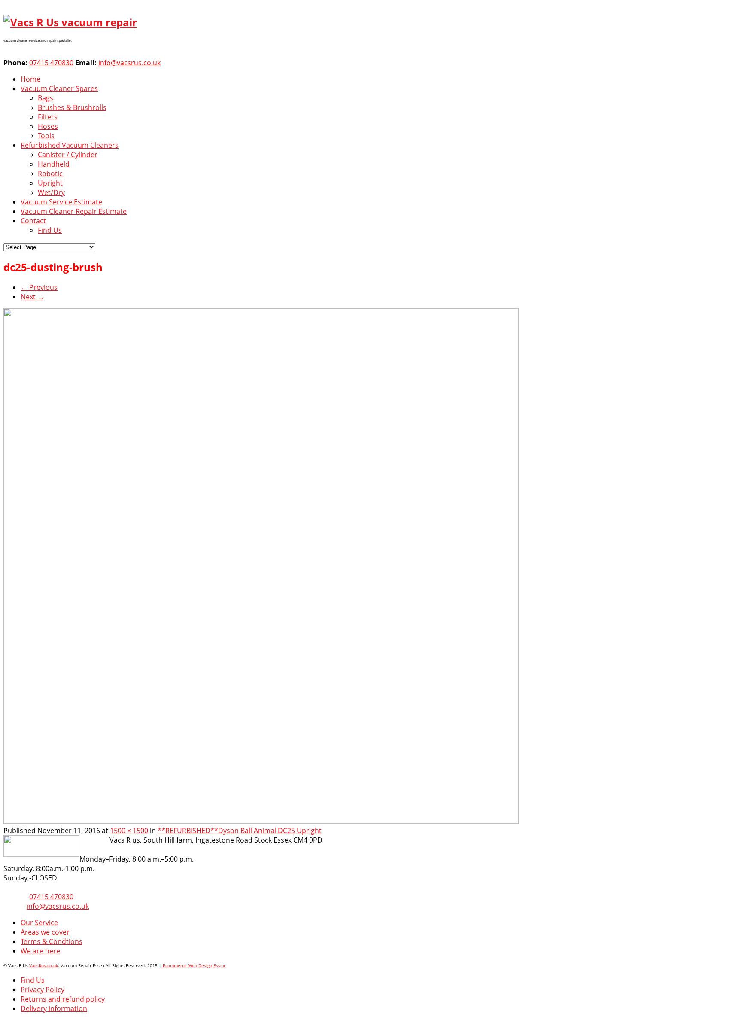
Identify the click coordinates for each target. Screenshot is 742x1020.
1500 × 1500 (129, 830)
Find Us (50, 230)
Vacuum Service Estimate (61, 202)
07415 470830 (51, 62)
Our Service (39, 922)
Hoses (48, 126)
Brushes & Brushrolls (72, 107)
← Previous (39, 287)
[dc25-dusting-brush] (261, 821)
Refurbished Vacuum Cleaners (70, 145)
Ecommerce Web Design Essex (194, 965)
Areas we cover (45, 932)
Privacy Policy (42, 989)
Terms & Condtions (51, 941)
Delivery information (54, 1008)
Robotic (50, 173)
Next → (32, 296)
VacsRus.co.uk (43, 965)
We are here (40, 951)
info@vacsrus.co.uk (129, 62)
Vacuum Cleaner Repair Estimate (74, 211)
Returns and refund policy (63, 999)
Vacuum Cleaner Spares (59, 88)
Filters (48, 117)
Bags (45, 98)
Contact (33, 220)
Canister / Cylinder (67, 154)
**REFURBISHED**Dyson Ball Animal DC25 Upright (240, 830)
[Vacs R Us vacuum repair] (70, 22)
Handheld (54, 164)
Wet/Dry (51, 192)
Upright (50, 183)
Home (30, 79)
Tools (46, 135)
